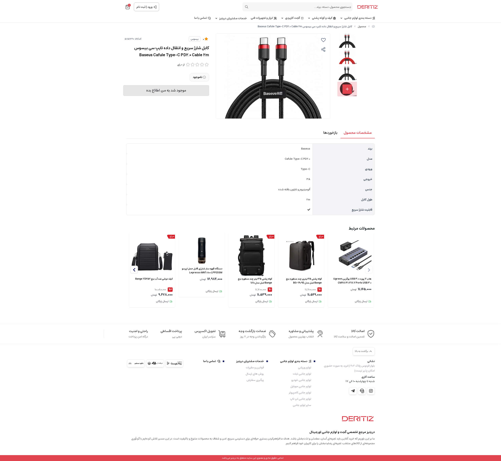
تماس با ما (200, 18)
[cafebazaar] (155, 363)
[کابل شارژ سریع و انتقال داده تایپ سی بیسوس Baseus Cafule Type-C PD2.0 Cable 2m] (357, 420)
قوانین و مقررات (255, 368)
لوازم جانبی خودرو (301, 380)
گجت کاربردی (292, 18)
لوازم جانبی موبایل (300, 386)
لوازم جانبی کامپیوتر (300, 393)
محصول (362, 26)
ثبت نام (140, 7)
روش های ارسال (255, 374)
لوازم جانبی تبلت (302, 374)
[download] (136, 363)
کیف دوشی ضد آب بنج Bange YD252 (154, 279)
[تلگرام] (353, 391)
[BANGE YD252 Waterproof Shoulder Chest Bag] (152, 255)
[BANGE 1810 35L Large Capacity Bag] (251, 255)
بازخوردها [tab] (330, 133)
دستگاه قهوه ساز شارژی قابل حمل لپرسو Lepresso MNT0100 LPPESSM (202, 271)
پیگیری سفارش (255, 380)
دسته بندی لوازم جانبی (357, 18)
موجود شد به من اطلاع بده (166, 90)
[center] (246, 7)
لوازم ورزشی (304, 368)
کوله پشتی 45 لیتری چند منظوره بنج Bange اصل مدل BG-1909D (304, 281)
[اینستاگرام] (371, 391)
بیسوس (195, 39)
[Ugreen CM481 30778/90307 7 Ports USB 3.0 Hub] (350, 255)
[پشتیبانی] (362, 391)
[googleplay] (174, 363)
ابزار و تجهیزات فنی (262, 18)
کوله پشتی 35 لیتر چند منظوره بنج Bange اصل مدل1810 (255, 281)
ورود (149, 7)
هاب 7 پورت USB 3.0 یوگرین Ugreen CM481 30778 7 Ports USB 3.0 (352, 281)
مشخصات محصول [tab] (358, 133)
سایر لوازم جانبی (302, 405)
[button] (134, 270)
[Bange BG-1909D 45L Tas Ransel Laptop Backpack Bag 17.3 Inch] (301, 255)
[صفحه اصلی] (373, 26)
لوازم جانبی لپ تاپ (300, 399)
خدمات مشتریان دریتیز (233, 18)
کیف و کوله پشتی (322, 18)
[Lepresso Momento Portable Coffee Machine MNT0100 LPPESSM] (201, 250)
